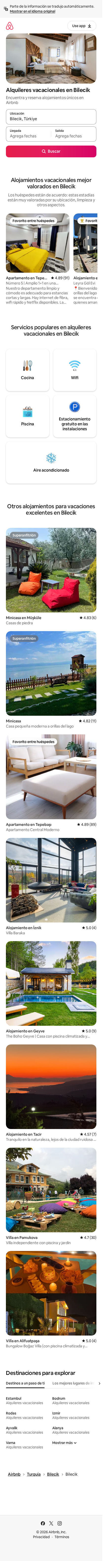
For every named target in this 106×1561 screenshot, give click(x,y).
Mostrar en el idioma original (32, 11)
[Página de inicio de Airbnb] (9, 25)
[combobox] (51, 119)
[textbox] (28, 136)
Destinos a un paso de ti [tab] (25, 1383)
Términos (61, 1537)
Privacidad (41, 1537)
